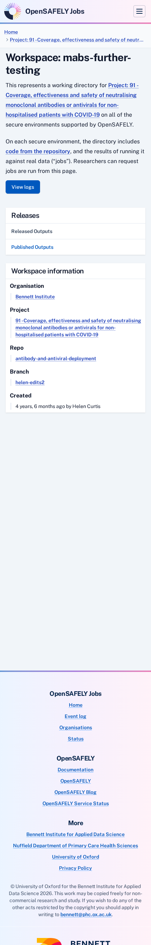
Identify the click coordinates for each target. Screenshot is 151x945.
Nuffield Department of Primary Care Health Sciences (75, 845)
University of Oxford (75, 857)
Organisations (75, 727)
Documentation (75, 769)
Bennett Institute (35, 296)
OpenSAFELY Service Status (75, 803)
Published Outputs (32, 247)
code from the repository (38, 151)
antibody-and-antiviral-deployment (55, 358)
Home (11, 32)
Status (76, 739)
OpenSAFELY (75, 781)
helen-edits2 (30, 382)
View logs (23, 187)
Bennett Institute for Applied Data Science (75, 834)
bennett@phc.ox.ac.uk (86, 914)
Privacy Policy (75, 868)
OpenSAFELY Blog (75, 792)
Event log (75, 716)
